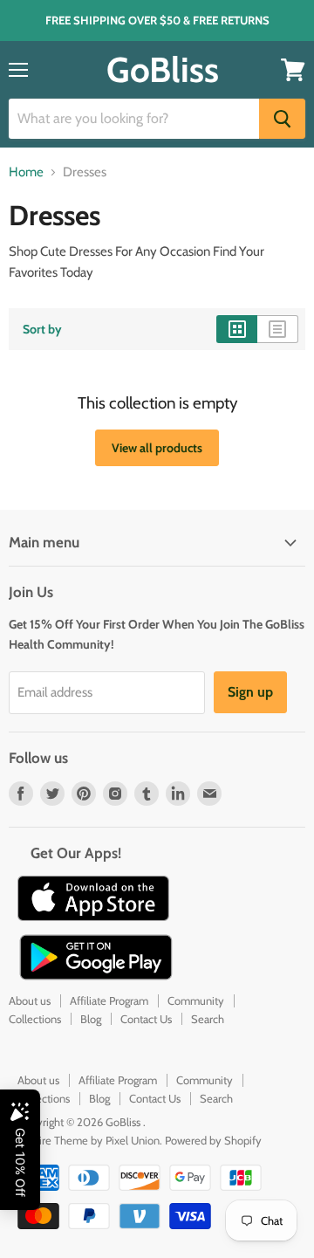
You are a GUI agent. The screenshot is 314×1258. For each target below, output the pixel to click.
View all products (157, 448)
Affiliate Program (109, 1000)
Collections (35, 1019)
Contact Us (146, 1019)
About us (30, 1000)
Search (207, 1019)
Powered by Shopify (213, 1140)
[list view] (277, 329)
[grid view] (236, 329)
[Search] (282, 119)
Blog (90, 1019)
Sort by (42, 329)
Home (26, 172)
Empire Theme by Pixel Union (88, 1140)
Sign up (250, 692)
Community (195, 1000)
